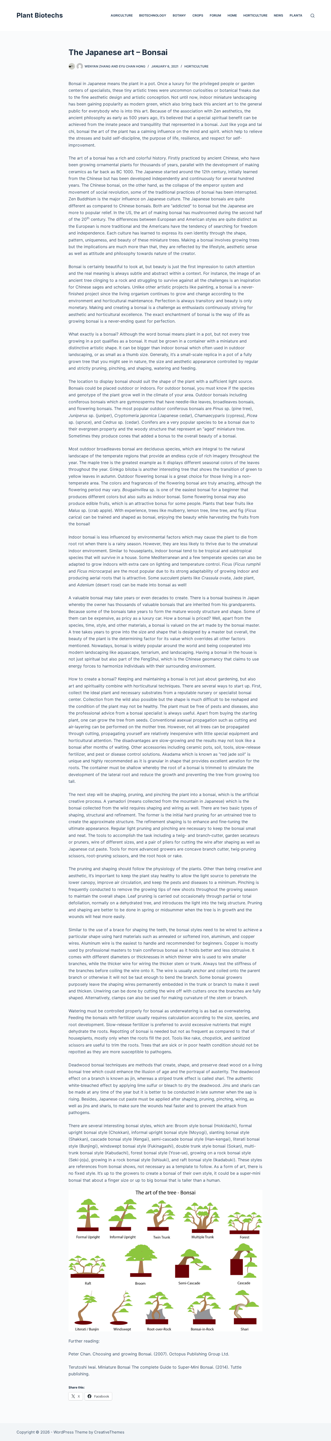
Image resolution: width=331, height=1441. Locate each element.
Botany (179, 15)
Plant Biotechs (40, 15)
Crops (197, 15)
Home (232, 15)
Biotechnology (152, 15)
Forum (215, 15)
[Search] (312, 16)
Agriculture (122, 15)
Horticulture (255, 15)
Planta (296, 15)
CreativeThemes (109, 1432)
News (278, 15)
